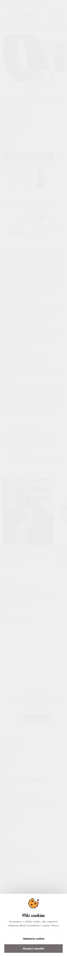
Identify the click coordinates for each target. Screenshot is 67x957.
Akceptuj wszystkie (33, 948)
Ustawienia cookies (33, 939)
